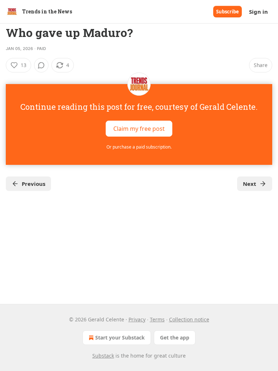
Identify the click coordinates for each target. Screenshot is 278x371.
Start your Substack (120, 337)
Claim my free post (139, 129)
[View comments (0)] (41, 65)
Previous (33, 183)
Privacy (137, 319)
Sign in (258, 11)
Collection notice (189, 319)
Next (249, 183)
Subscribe (227, 11)
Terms (157, 319)
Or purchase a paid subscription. (139, 147)
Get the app (174, 337)
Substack (103, 355)
